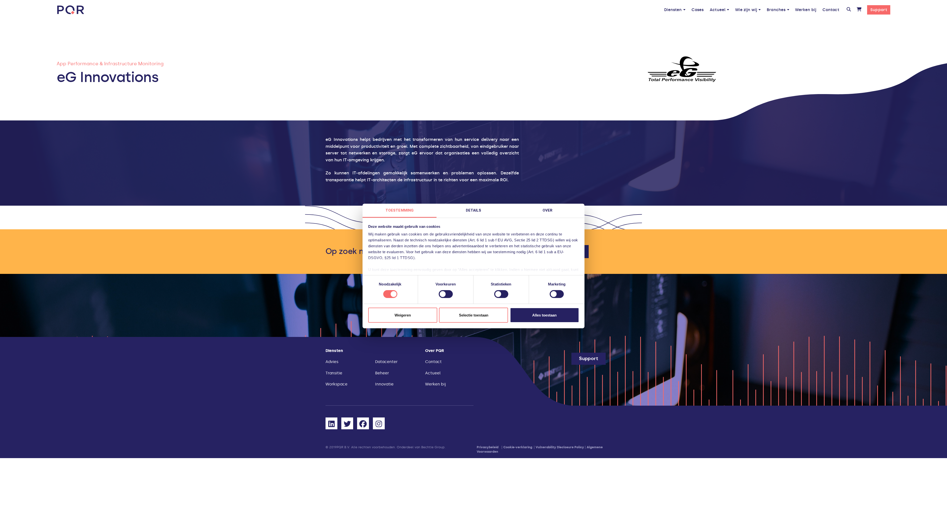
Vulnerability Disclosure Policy (560, 447)
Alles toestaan (544, 315)
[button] (848, 10)
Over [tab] (547, 210)
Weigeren (403, 315)
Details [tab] (473, 210)
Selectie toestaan (473, 315)
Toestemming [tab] (399, 210)
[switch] (446, 294)
